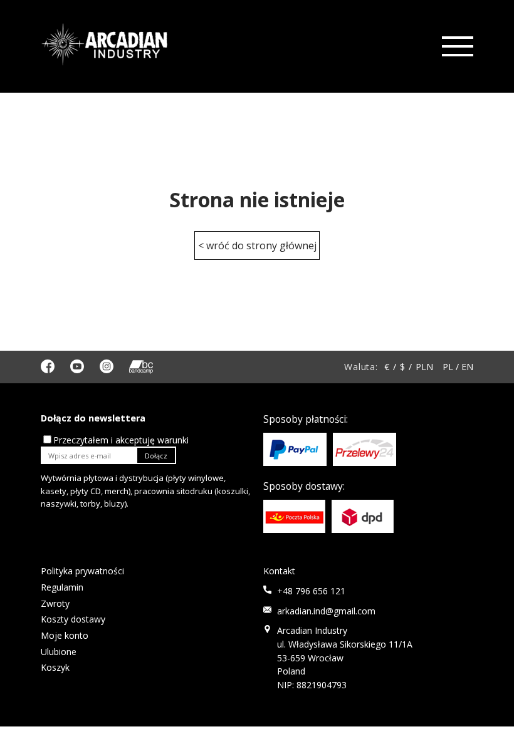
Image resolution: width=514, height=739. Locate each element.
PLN (424, 367)
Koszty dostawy (73, 619)
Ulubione (58, 652)
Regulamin (62, 587)
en (467, 367)
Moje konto (64, 635)
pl (448, 367)
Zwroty (55, 603)
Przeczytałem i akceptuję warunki (121, 440)
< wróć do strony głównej (257, 245)
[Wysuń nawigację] (456, 46)
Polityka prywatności (82, 571)
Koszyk (55, 667)
